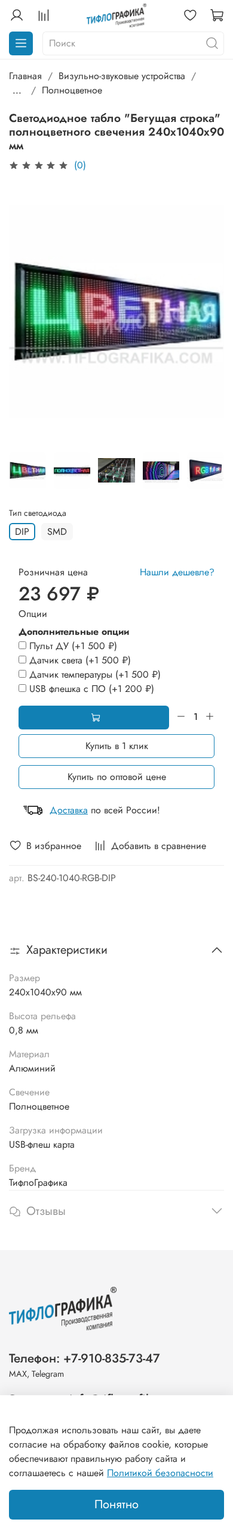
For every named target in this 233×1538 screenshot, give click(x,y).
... (17, 90)
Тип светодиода (37, 513)
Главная (25, 76)
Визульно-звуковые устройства (122, 76)
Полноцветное (72, 90)
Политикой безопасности (160, 1473)
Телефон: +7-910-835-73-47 (84, 1358)
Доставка (69, 810)
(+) (73, 646)
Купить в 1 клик (116, 746)
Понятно (116, 1504)
